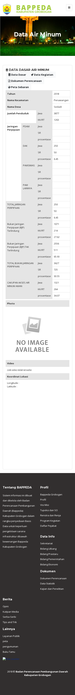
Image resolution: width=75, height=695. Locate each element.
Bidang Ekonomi (49, 564)
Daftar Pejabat (48, 525)
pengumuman (10, 646)
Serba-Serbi (9, 616)
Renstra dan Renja (50, 515)
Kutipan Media (11, 611)
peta (5, 641)
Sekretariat (46, 543)
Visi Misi (44, 505)
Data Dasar (18, 74)
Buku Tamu (9, 651)
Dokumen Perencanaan (26, 81)
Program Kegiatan (50, 520)
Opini (6, 606)
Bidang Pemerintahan (52, 559)
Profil (43, 499)
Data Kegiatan (43, 74)
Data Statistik (47, 583)
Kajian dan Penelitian (52, 588)
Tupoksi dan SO (49, 510)
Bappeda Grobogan (51, 494)
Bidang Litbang (48, 548)
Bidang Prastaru (49, 554)
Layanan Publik (11, 636)
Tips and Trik (10, 622)
